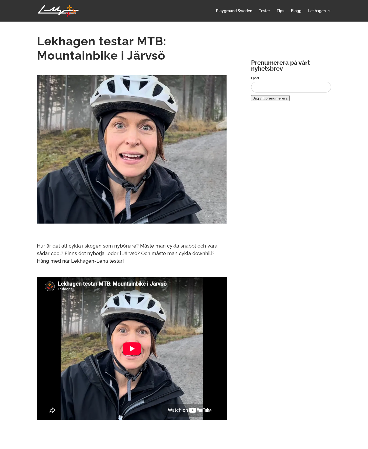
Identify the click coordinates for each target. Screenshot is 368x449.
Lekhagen (317, 11)
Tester (264, 11)
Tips (280, 11)
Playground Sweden (234, 11)
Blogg (296, 11)
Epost (255, 78)
